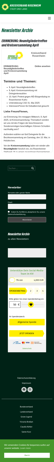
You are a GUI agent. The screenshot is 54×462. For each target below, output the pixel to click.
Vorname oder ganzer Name (19, 192)
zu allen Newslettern (18, 238)
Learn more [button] (25, 448)
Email (10, 202)
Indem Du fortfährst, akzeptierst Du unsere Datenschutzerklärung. (26, 213)
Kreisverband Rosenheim (25, 5)
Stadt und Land (18, 9)
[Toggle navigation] (49, 18)
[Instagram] (30, 389)
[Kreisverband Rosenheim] (5, 6)
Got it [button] (27, 455)
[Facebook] (24, 389)
